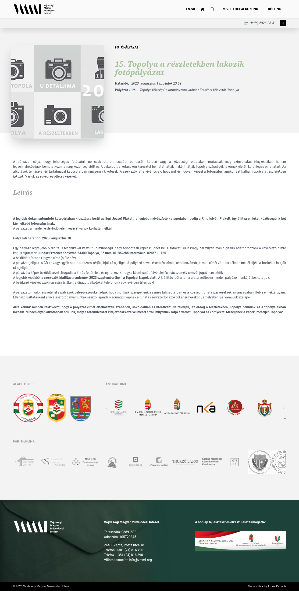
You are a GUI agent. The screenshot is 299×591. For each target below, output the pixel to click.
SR (193, 9)
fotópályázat (126, 47)
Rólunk (274, 9)
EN (188, 9)
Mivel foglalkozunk (240, 9)
